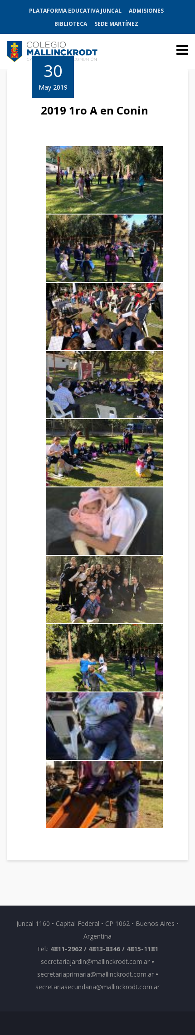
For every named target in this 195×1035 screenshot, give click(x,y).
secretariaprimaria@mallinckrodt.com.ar (95, 974)
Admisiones (146, 10)
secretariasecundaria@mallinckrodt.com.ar (97, 987)
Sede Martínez (116, 24)
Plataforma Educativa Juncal (75, 10)
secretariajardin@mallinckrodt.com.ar (95, 961)
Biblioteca (70, 24)
